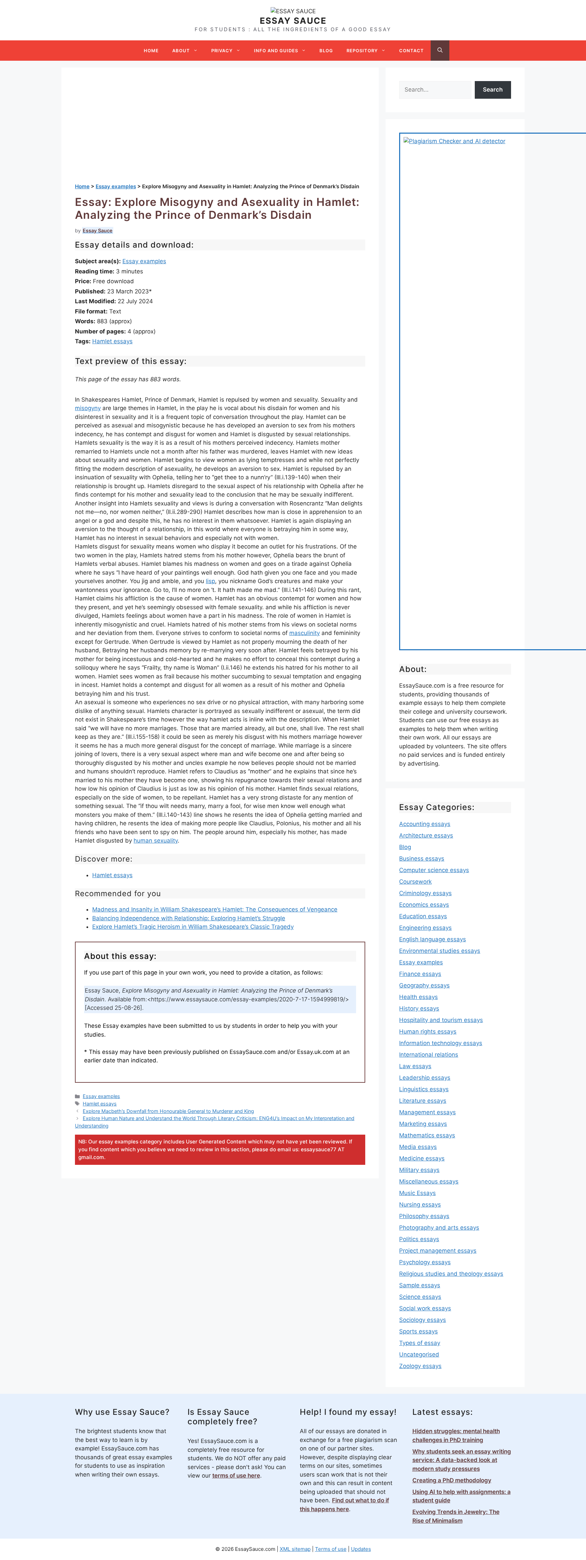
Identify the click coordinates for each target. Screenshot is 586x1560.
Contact (411, 50)
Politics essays (419, 1239)
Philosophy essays (424, 1216)
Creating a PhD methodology (451, 1480)
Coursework (415, 881)
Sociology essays (422, 1319)
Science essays (420, 1296)
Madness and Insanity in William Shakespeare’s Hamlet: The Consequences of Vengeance (214, 909)
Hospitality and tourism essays (441, 1020)
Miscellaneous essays (428, 1181)
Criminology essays (425, 893)
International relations (428, 1054)
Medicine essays (422, 1158)
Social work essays (425, 1308)
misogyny (88, 408)
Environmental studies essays (439, 950)
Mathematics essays (427, 1135)
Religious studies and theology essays (451, 1273)
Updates (361, 1549)
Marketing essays (423, 1123)
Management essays (427, 1112)
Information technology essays (440, 1043)
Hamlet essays (112, 341)
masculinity (304, 633)
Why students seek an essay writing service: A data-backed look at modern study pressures (461, 1460)
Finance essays (420, 973)
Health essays (418, 997)
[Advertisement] (220, 131)
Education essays (423, 916)
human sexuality (156, 840)
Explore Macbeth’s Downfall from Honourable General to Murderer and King (168, 1111)
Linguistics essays (424, 1089)
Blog (326, 50)
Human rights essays (427, 1031)
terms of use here (236, 1475)
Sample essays (419, 1285)
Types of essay (419, 1343)
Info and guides (276, 50)
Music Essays (417, 1193)
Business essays (421, 858)
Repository (362, 50)
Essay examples (144, 261)
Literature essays (422, 1100)
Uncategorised (419, 1354)
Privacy (222, 50)
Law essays (415, 1066)
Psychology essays (425, 1262)
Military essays (419, 1170)
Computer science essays (434, 870)
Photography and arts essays (439, 1227)
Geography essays (424, 985)
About (181, 50)
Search (493, 89)
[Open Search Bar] (440, 50)
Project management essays (437, 1250)
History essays (419, 1008)
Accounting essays (424, 824)
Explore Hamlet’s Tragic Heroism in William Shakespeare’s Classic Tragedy (193, 926)
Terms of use (331, 1549)
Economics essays (424, 904)
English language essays (432, 939)
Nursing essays (420, 1204)
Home (151, 50)
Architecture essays (426, 835)
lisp (210, 581)
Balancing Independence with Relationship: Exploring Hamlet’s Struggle (188, 918)
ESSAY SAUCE (293, 21)
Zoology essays (420, 1366)
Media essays (418, 1146)
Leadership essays (424, 1077)
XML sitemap (295, 1549)
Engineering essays (425, 927)
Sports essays (418, 1331)
